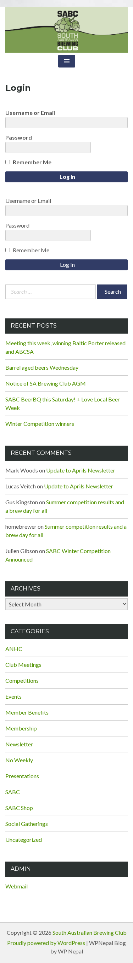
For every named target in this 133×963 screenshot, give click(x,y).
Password (18, 137)
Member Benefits (27, 712)
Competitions (22, 680)
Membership (21, 728)
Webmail (16, 886)
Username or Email (30, 112)
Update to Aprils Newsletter (80, 470)
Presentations (22, 776)
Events (13, 696)
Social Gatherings (26, 823)
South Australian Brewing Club (89, 932)
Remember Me (32, 162)
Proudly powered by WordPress (46, 942)
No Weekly (19, 760)
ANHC (13, 648)
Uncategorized (23, 839)
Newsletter (19, 744)
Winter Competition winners (39, 423)
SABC (12, 791)
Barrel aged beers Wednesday (41, 367)
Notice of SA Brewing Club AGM (45, 383)
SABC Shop (19, 807)
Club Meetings (23, 664)
